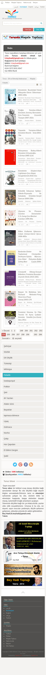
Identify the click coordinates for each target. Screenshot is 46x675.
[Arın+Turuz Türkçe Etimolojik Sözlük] (23, 557)
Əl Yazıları (8, 398)
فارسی (16, 7)
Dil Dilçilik (8, 358)
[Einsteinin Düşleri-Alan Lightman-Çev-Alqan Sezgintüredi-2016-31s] (10, 177)
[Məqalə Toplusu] (23, 39)
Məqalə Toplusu (16, 2)
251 (31, 331)
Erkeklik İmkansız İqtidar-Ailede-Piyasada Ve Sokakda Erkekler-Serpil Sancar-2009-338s (29, 195)
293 (35, 335)
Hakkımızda (27, 2)
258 (22, 335)
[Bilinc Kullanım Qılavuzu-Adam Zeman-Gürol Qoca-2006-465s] (10, 238)
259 (27, 335)
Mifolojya (8, 369)
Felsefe (7, 375)
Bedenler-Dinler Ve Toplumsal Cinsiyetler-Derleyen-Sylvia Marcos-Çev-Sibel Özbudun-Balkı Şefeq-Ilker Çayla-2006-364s (29, 258)
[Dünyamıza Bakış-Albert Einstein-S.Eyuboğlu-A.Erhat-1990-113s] (10, 157)
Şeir (5, 392)
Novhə (7, 433)
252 (35, 331)
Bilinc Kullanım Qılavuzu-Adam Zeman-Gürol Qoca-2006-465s (29, 234)
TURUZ (8, 634)
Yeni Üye (28, 29)
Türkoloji (7, 363)
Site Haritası (10, 646)
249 (21, 331)
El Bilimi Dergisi (11, 450)
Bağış (9, 48)
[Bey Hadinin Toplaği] (23, 582)
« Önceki (5, 331)
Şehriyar (7, 346)
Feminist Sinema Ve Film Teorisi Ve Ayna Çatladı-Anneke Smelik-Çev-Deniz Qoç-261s (29, 316)
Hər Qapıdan (9, 444)
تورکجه (37, 7)
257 (18, 335)
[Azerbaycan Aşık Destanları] (23, 543)
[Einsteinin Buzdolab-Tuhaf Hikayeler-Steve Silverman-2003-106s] (10, 96)
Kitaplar (32, 79)
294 (40, 335)
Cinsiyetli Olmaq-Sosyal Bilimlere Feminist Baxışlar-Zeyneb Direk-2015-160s (29, 274)
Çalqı (6, 438)
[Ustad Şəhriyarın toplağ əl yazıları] (23, 570)
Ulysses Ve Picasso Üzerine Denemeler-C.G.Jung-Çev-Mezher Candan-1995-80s (29, 215)
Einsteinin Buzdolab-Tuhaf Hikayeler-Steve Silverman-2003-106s (29, 92)
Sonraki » (6, 338)
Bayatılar (8, 410)
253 (40, 331)
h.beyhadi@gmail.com (14, 58)
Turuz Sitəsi (9, 481)
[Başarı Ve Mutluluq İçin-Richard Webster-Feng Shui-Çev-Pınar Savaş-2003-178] (10, 298)
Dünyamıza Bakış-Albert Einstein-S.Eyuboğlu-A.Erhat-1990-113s (29, 153)
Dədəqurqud (9, 381)
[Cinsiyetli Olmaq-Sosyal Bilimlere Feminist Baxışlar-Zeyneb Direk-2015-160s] (10, 278)
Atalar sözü (9, 404)
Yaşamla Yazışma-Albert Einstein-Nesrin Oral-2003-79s (29, 132)
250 (26, 331)
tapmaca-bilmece (11, 415)
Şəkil (6, 456)
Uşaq (6, 421)
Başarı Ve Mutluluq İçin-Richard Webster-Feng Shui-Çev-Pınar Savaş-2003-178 (29, 296)
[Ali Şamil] (23, 528)
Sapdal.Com (18, 655)
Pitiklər (7, 2)
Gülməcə (8, 427)
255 (8, 335)
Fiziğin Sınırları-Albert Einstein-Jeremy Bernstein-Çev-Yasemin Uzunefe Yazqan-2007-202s (29, 114)
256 (13, 335)
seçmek (17, 338)
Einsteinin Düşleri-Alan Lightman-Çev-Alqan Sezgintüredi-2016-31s (29, 173)
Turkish (42, 7)
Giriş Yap (39, 29)
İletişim (35, 2)
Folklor (7, 386)
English (30, 7)
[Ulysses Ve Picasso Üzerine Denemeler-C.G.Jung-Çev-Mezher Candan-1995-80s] (10, 217)
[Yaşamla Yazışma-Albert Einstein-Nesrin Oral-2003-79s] (10, 137)
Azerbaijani (23, 7)
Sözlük (7, 352)
